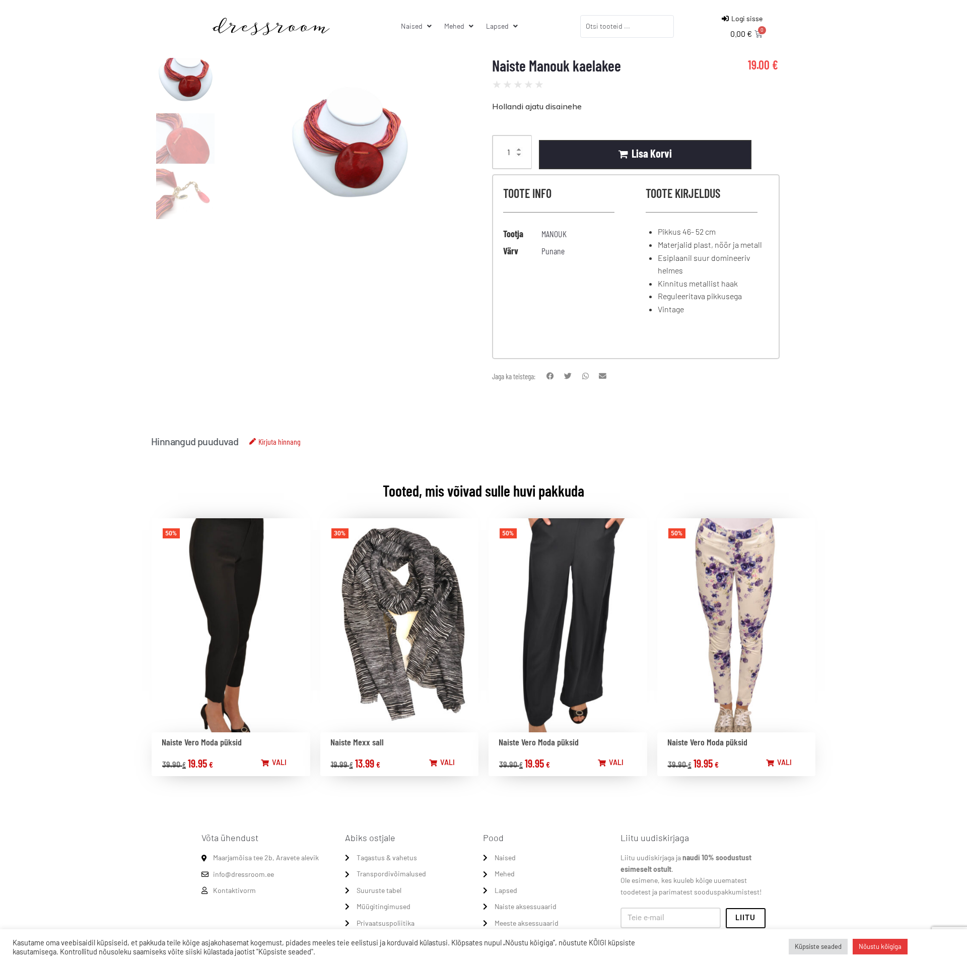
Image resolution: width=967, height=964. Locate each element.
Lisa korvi (652, 153)
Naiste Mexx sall (357, 741)
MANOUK (554, 233)
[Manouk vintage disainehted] (349, 158)
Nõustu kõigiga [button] (880, 946)
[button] (550, 376)
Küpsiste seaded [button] (818, 946)
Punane (553, 250)
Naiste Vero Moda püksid (202, 741)
